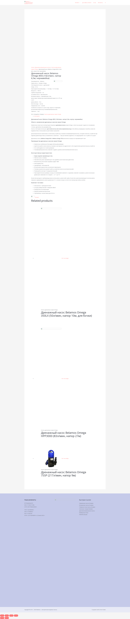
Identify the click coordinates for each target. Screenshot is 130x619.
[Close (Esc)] (2, 615)
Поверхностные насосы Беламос (87, 507)
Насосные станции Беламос (86, 509)
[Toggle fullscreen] (11, 615)
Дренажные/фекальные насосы (43, 67)
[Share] (7, 615)
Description (37, 116)
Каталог (77, 2)
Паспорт (37, 197)
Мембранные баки (83, 512)
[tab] (66, 116)
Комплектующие (83, 514)
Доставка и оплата (86, 2)
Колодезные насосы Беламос (86, 505)
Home (32, 67)
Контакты (100, 2)
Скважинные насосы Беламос (86, 503)
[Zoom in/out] (16, 615)
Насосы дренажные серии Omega (52, 114)
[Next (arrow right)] (7, 618)
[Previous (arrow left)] (2, 618)
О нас (94, 2)
